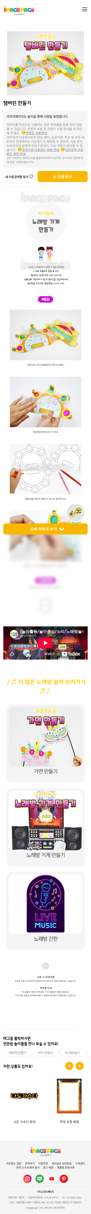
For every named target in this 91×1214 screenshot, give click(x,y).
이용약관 (43, 1163)
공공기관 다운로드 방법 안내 (40, 150)
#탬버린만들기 (17, 1052)
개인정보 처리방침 (61, 1163)
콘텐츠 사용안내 (36, 133)
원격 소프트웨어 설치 (28, 1167)
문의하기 (30, 1163)
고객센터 (80, 1163)
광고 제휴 (48, 1167)
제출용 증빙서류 (66, 1167)
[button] (69, 1066)
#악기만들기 (45, 1052)
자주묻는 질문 (13, 1163)
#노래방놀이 (72, 1052)
